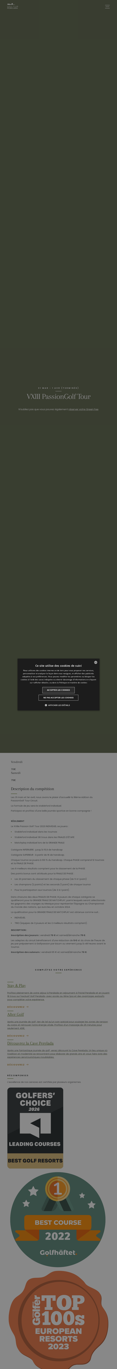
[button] (58, 705)
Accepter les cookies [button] (58, 690)
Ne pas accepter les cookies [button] (58, 697)
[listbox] (95, 662)
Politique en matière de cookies (73, 682)
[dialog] (58, 684)
